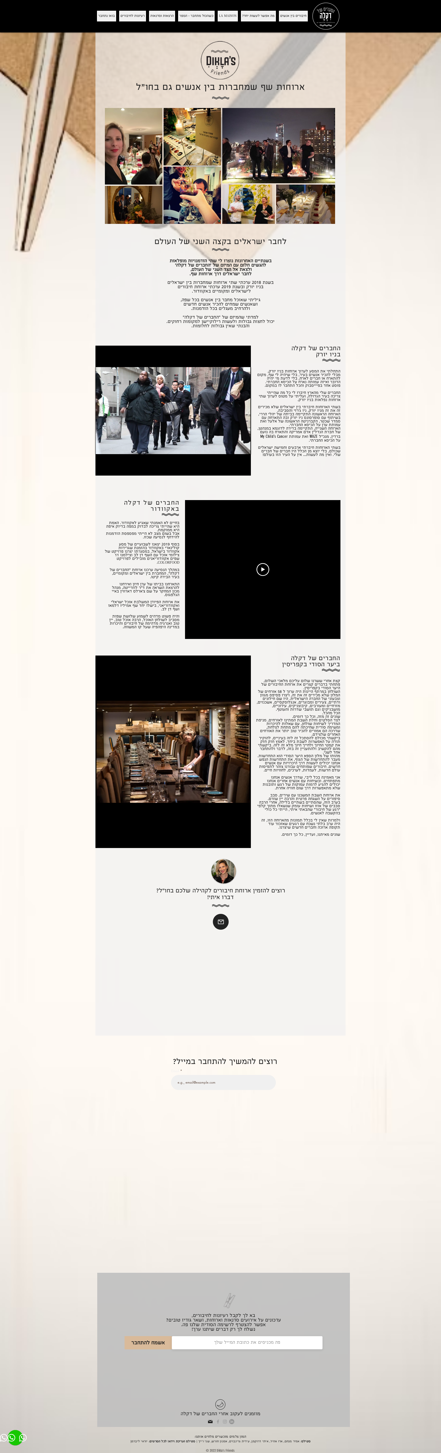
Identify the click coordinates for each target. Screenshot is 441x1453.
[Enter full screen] (244, 447)
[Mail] (221, 922)
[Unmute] (110, 447)
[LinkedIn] (231, 1421)
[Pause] (102, 447)
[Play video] (262, 569)
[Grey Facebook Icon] (217, 1421)
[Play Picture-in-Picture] (235, 447)
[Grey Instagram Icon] (224, 1421)
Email (175, 1071)
